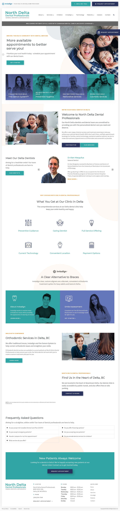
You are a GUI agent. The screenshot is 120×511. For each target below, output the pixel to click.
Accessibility (13, 508)
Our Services (89, 145)
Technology (80, 15)
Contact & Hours (72, 393)
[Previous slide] (39, 169)
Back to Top (26, 508)
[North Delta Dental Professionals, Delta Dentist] (16, 489)
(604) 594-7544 (38, 497)
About (40, 15)
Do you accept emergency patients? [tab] (20, 432)
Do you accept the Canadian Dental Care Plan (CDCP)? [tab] (26, 428)
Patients (90, 15)
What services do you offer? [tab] (17, 440)
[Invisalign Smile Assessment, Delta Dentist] (69, 302)
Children (60, 15)
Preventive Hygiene (45, 97)
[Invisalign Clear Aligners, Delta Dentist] (14, 302)
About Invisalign (17, 307)
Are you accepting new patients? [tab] (74, 432)
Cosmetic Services (98, 97)
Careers (99, 15)
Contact (107, 15)
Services (49, 15)
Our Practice (71, 145)
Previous (3, 54)
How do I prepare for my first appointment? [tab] (23, 436)
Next (116, 54)
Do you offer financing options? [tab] (74, 428)
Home (92, 487)
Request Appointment (106, 4)
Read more (72, 177)
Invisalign (68, 15)
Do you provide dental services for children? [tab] (78, 436)
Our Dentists (14, 173)
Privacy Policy (5, 508)
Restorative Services (72, 97)
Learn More (15, 318)
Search (113, 15)
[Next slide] (112, 169)
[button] (108, 32)
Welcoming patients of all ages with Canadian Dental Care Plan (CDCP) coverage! (59, 23)
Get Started (15, 62)
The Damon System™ (18, 97)
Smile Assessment (73, 307)
